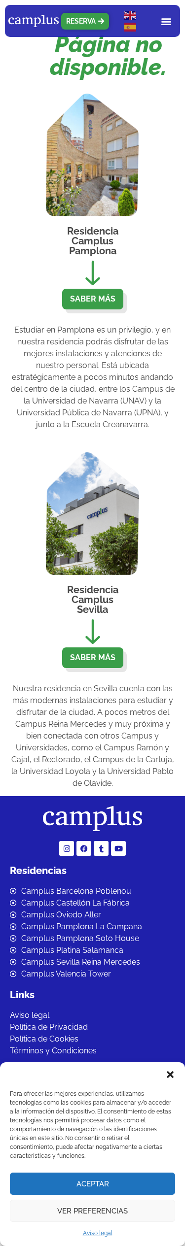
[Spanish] (130, 27)
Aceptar (92, 1183)
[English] (130, 15)
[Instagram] (66, 848)
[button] (170, 1074)
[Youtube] (118, 848)
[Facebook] (83, 848)
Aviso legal (97, 1233)
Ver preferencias (92, 1211)
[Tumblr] (101, 848)
